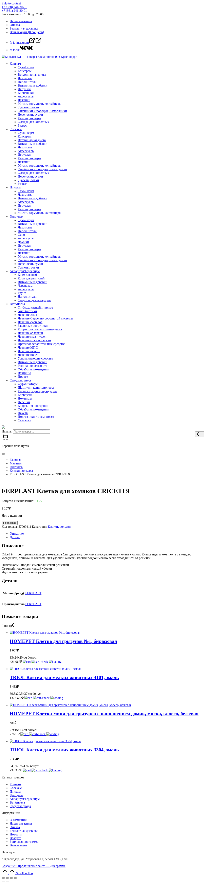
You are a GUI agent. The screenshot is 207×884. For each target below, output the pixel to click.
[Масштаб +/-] (15, 878)
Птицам (15, 791)
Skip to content (11, 3)
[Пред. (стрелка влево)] (3, 881)
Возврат (15, 838)
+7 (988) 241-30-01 (14, 7)
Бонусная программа (24, 841)
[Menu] (3, 454)
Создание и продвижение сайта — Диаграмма (33, 866)
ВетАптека (17, 802)
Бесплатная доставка (24, 830)
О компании (18, 820)
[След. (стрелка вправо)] (7, 881)
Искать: (7, 431)
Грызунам (16, 795)
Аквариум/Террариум (25, 798)
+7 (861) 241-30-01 (14, 10)
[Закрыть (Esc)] (3, 878)
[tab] (107, 533)
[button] (199, 434)
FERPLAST (33, 593)
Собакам (16, 788)
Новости (16, 834)
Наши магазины (21, 823)
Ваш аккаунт (18, 845)
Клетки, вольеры (59, 526)
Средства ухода (20, 806)
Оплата (15, 827)
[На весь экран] (11, 878)
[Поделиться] (7, 878)
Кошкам (15, 784)
